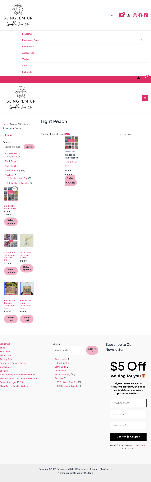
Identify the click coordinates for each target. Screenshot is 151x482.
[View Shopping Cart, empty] (121, 15)
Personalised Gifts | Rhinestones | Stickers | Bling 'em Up (70, 15)
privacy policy (140, 445)
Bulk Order (27, 72)
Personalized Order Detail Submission (18, 378)
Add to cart (10, 318)
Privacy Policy (7, 359)
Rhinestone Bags (30, 40)
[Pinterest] (146, 15)
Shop (24, 65)
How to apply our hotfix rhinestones (17, 374)
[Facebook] (140, 15)
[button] (112, 15)
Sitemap (4, 370)
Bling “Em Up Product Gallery (14, 386)
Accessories (28, 53)
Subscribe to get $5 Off (11, 382)
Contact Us (5, 367)
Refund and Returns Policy (13, 363)
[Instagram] (135, 15)
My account (5, 355)
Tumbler (26, 59)
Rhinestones (28, 46)
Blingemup (27, 34)
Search (6, 142)
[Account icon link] (128, 15)
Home (5, 124)
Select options (11, 221)
